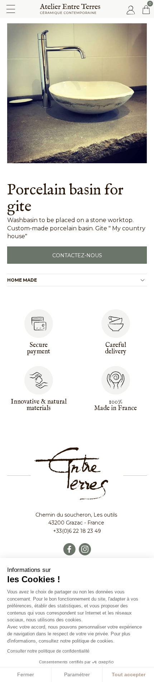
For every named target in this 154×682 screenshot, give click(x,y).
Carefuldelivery (115, 348)
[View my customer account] (131, 9)
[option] (77, 93)
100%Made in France (115, 405)
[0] (146, 9)
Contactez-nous (77, 255)
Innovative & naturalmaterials (39, 405)
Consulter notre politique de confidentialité (48, 651)
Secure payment (38, 348)
